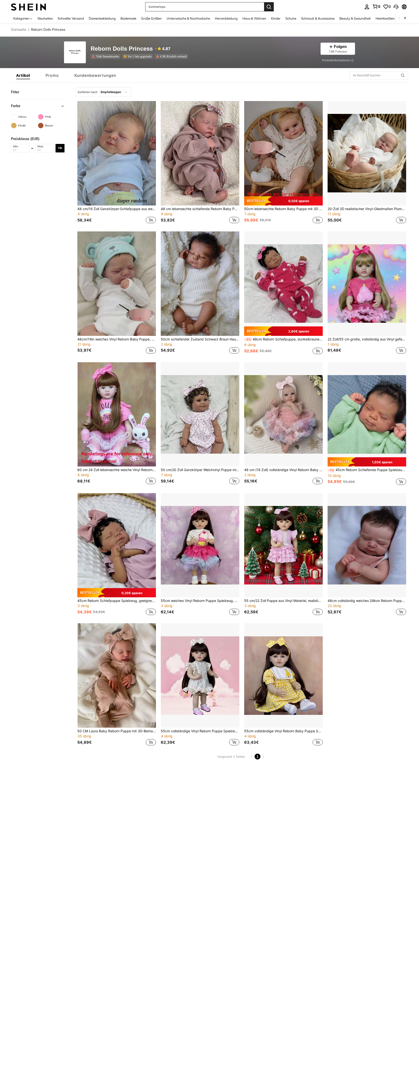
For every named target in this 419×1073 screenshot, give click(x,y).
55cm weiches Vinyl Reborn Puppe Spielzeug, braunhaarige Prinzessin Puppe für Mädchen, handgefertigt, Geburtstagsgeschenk (200, 601)
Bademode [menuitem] (128, 18)
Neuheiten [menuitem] (45, 18)
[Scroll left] (399, 18)
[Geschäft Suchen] (403, 75)
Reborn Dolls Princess (122, 49)
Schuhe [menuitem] (290, 18)
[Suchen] (269, 6)
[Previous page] (252, 756)
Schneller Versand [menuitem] (71, 18)
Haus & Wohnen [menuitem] (254, 18)
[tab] (23, 75)
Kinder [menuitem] (276, 18)
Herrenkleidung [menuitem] (226, 18)
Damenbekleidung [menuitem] (102, 18)
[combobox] (103, 92)
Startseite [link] (18, 30)
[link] (376, 6)
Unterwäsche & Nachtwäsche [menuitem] (188, 18)
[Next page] (263, 756)
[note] (283, 200)
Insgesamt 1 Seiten (231, 756)
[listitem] (106, 56)
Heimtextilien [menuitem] (385, 18)
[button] (396, 7)
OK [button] (60, 148)
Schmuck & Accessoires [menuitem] (318, 18)
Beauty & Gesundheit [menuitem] (355, 18)
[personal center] (367, 7)
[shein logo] (28, 6)
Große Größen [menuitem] (151, 18)
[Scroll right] (405, 18)
